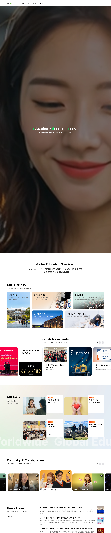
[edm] (9, 3)
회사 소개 (21, 3)
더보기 (9, 516)
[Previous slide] (100, 342)
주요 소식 (34, 3)
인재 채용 (41, 3)
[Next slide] (103, 342)
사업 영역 (28, 3)
